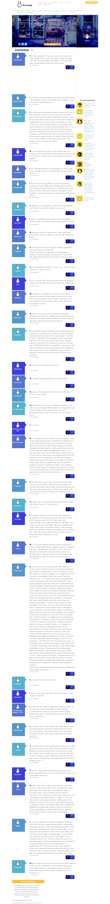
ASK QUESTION (91, 2)
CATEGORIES (53, 2)
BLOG (61, 2)
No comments (33, 65)
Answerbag (15, 903)
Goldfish (29, 12)
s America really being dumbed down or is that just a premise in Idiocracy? (89, 156)
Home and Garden (23, 11)
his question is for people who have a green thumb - (89, 105)
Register (47, 4)
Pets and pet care (39, 11)
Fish (50, 11)
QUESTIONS (43, 2)
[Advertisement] (44, 82)
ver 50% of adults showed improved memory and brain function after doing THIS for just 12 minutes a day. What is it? (89, 174)
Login (39, 4)
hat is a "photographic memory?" (88, 164)
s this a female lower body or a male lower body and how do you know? (88, 114)
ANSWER (52, 44)
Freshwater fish (60, 11)
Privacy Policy (37, 903)
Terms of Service (26, 903)
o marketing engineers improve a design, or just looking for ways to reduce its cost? (89, 146)
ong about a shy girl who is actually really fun (89, 199)
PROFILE (68, 2)
